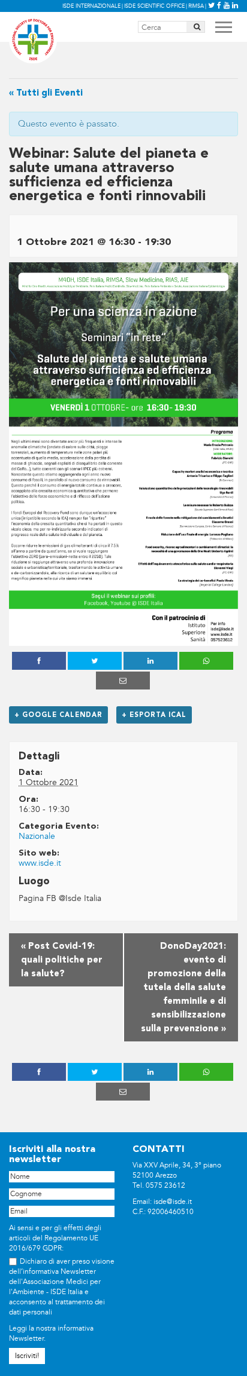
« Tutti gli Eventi (46, 93)
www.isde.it (40, 863)
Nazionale (37, 836)
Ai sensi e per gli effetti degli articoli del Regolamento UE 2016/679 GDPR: (55, 1238)
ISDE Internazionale (91, 6)
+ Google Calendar (58, 715)
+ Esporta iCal (154, 715)
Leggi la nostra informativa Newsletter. (51, 1333)
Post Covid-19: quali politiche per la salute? (62, 959)
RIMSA (196, 6)
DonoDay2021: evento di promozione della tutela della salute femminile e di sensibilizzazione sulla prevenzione (183, 987)
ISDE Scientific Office (154, 6)
